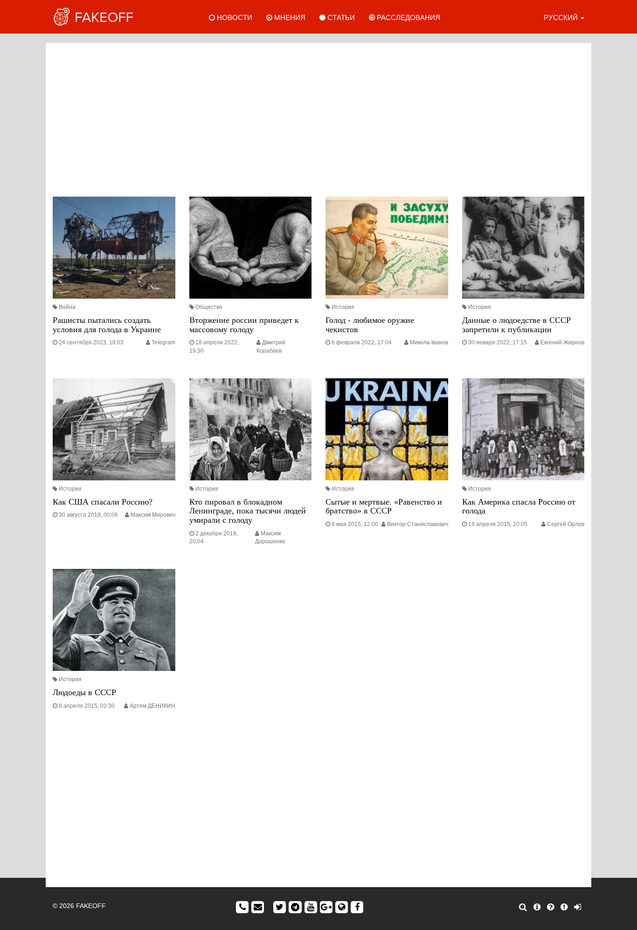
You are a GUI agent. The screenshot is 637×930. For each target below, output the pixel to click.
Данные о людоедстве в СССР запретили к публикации (516, 324)
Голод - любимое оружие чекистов (369, 324)
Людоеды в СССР (84, 692)
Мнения (288, 17)
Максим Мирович (153, 515)
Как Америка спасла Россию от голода (518, 506)
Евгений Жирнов (562, 342)
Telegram (163, 342)
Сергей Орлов (565, 524)
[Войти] (577, 907)
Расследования (407, 17)
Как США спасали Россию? (102, 501)
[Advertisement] (318, 117)
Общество (208, 307)
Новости (233, 17)
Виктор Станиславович (417, 524)
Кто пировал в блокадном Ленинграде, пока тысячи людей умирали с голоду (247, 511)
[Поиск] (523, 907)
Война (67, 307)
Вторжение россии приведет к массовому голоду (244, 324)
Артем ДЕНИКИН (152, 706)
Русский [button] (562, 17)
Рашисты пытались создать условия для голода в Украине (107, 324)
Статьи (340, 17)
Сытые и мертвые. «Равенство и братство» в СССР (383, 506)
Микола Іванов (429, 342)
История (343, 307)
